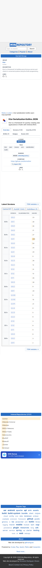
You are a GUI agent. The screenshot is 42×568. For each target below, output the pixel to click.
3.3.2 (13, 247)
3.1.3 (12, 269)
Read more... (21, 551)
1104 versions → (33, 204)
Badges (15, 134)
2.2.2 (13, 317)
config (11, 516)
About (30, 52)
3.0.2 (13, 286)
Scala (13, 547)
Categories (14, 52)
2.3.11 (13, 304)
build (4, 513)
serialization (30, 147)
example (5, 519)
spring (19, 530)
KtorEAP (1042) (19, 209)
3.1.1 (12, 278)
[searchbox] (16, 48)
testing (36, 530)
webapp (27, 533)
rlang (32, 528)
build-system (14, 513)
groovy (5, 522)
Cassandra (36, 547)
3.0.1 (12, 291)
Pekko (27, 547)
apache (19, 510)
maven (12, 525)
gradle (37, 519)
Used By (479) (31, 130)
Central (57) (7, 209)
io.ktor (9, 113)
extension (13, 519)
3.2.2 (13, 265)
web (21, 533)
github (30, 519)
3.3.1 (12, 252)
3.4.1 (12, 239)
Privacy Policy (28, 565)
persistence (8, 528)
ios (13, 522)
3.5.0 (13, 226)
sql (24, 530)
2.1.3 (12, 321)
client (31, 513)
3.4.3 (13, 230)
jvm (26, 522)
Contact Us (18, 565)
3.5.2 (13, 217)
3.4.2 (13, 234)
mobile (19, 524)
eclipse (35, 516)
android (11, 510)
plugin (16, 527)
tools (14, 533)
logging (5, 525)
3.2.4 (13, 256)
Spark (22, 547)
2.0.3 (13, 334)
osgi (37, 525)
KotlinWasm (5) (32, 209)
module (27, 525)
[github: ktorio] (3, 76)
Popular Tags (21, 506)
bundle (25, 513)
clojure (37, 513)
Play (17, 547)
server (5, 530)
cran (17, 516)
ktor (5, 147)
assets (36, 510)
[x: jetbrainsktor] (6, 76)
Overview (6, 130)
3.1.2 (12, 273)
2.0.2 (13, 338)
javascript (20, 522)
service (12, 530)
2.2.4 (13, 308)
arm (22, 147)
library (37, 522)
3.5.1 (12, 222)
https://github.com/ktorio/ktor (21, 161)
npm (33, 525)
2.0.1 (12, 343)
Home (4, 113)
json (10, 147)
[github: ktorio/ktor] (20, 169)
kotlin (6, 150)
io (10, 522)
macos (17, 147)
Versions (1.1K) (18, 130)
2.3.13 (13, 295)
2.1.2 (12, 325)
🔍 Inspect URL (16, 164)
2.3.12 (13, 299)
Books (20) (25, 134)
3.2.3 (13, 260)
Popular (23, 52)
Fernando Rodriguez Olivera (29, 561)
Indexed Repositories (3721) (21, 414)
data (21, 516)
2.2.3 (13, 312)
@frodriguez (29, 542)
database (28, 516)
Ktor (4, 62)
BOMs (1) (6, 134)
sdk (36, 528)
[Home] (21, 46)
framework (22, 519)
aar (5, 510)
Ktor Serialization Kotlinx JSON (23, 119)
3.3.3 (13, 243)
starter (29, 530)
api (25, 510)
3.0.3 (13, 282)
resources (25, 528)
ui (17, 533)
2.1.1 (12, 330)
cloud (6, 516)
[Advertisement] (21, 21)
